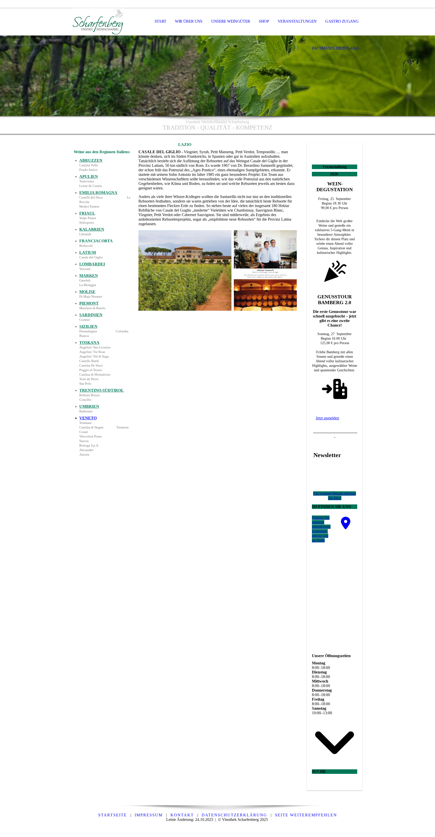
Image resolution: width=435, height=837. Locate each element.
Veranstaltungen (297, 21)
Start (160, 21)
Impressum (149, 815)
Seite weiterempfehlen (306, 815)
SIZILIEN (88, 326)
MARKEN (88, 275)
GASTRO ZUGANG (341, 21)
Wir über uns (188, 21)
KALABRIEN (91, 229)
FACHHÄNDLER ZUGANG (335, 48)
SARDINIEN (90, 315)
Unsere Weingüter (230, 21)
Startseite (112, 815)
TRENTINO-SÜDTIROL (101, 390)
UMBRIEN (89, 406)
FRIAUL (87, 213)
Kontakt (182, 815)
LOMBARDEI (92, 264)
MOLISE (87, 292)
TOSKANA (89, 342)
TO (94, 418)
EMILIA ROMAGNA (98, 192)
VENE (85, 418)
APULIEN (88, 176)
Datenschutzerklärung (234, 815)
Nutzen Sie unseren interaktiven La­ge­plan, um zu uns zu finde (321, 528)
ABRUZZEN (90, 160)
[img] (98, 21)
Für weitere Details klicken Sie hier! (334, 495)
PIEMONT (89, 303)
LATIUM (87, 252)
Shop (264, 21)
